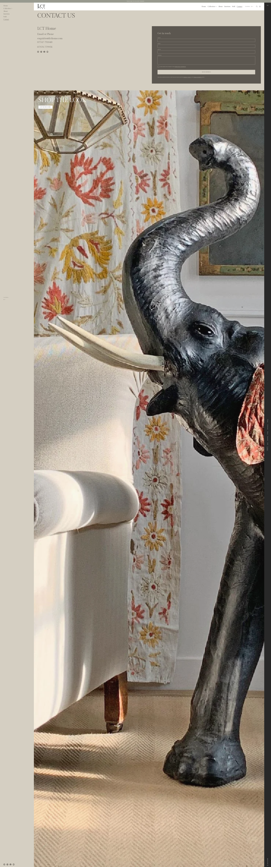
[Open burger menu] (267, 5)
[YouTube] (13, 864)
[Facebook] (10, 864)
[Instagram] (4, 864)
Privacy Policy (187, 77)
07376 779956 (44, 47)
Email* (159, 43)
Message (160, 55)
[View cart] (259, 6)
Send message (206, 72)
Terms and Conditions (180, 66)
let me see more (45, 107)
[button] (16, 8)
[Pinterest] (7, 864)
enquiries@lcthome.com (50, 38)
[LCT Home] (41, 6)
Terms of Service (198, 77)
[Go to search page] (256, 6)
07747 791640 (44, 42)
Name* (159, 37)
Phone (159, 49)
